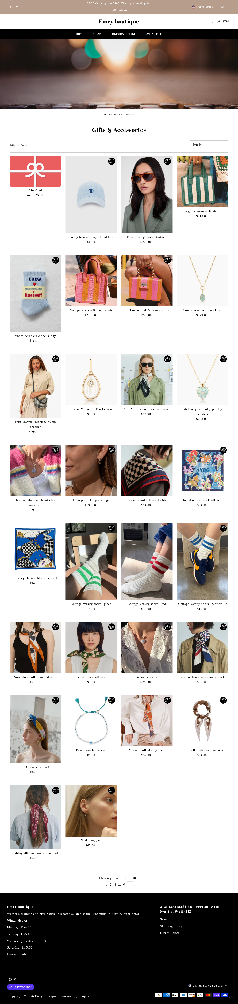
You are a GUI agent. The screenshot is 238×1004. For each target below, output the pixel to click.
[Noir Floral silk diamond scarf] (35, 647)
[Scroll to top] (231, 997)
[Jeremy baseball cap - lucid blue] (91, 194)
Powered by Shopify (75, 996)
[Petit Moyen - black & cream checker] (35, 386)
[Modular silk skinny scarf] (147, 720)
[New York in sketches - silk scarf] (147, 379)
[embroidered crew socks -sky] (35, 293)
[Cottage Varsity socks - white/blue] (202, 561)
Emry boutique (119, 21)
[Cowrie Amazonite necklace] (202, 280)
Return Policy (170, 932)
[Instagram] (12, 7)
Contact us (153, 34)
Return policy (124, 34)
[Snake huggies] (91, 811)
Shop (97, 34)
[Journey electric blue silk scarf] (35, 548)
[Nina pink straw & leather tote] (91, 280)
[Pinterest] (16, 7)
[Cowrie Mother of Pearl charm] (91, 379)
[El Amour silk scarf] (35, 729)
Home (80, 34)
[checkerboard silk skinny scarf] (202, 647)
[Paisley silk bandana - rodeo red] (35, 817)
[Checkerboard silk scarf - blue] (147, 470)
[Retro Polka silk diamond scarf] (202, 720)
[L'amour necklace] (147, 647)
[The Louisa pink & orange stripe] (147, 280)
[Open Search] (213, 21)
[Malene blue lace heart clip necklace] (35, 470)
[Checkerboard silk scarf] (91, 647)
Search (165, 919)
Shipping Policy (171, 926)
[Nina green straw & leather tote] (202, 181)
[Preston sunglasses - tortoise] (147, 194)
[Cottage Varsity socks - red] (147, 561)
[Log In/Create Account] (218, 21)
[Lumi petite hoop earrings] (91, 470)
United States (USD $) (210, 6)
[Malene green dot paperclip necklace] (202, 379)
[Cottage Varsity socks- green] (91, 561)
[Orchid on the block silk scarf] (202, 470)
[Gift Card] (35, 171)
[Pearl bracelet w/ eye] (91, 720)
